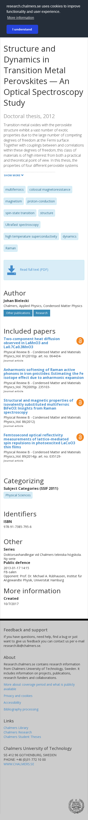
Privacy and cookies (18, 696)
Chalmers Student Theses (22, 737)
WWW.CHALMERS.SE (19, 764)
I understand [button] (22, 29)
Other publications (18, 313)
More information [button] (20, 18)
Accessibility (12, 702)
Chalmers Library (16, 728)
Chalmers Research (18, 732)
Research (42, 313)
